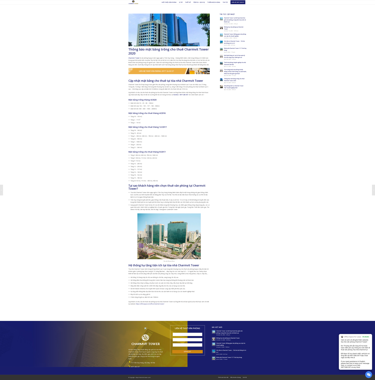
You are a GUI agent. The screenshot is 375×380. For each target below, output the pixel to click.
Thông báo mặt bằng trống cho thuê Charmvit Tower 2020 (168, 51)
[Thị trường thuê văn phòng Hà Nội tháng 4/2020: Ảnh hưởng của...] (373, 190)
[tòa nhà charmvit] (169, 30)
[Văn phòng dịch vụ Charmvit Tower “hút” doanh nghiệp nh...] (1, 190)
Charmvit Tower (133, 58)
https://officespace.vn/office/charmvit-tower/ (150, 304)
